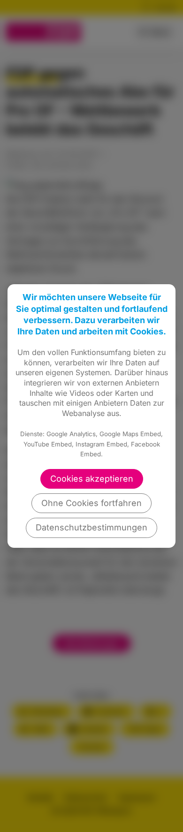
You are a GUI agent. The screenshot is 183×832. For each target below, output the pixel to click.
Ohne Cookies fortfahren (91, 503)
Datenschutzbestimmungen (91, 527)
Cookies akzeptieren (91, 479)
